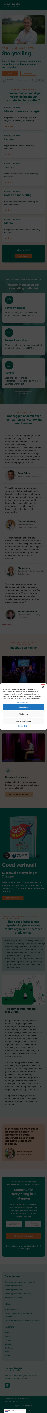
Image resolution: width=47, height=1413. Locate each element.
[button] (43, 686)
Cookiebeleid (22, 726)
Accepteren (23, 707)
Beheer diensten (22, 702)
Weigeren (23, 714)
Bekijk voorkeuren (23, 721)
